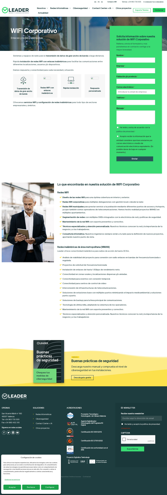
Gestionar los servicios (12, 479)
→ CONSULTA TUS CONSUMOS (153, 2)
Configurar (49, 487)
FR (99, 2)
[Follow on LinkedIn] (13, 433)
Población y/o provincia (126, 76)
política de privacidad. (125, 132)
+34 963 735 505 (134, 2)
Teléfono (120, 98)
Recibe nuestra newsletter (132, 413)
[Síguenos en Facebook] (4, 433)
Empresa (120, 66)
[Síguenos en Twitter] (8, 433)
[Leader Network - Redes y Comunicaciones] (15, 10)
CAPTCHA (125, 433)
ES (102, 2)
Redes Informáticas (59, 8)
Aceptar (12, 487)
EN (95, 2)
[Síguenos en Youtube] (17, 433)
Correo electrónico (125, 87)
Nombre (120, 55)
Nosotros (41, 8)
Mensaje (120, 108)
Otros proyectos (123, 8)
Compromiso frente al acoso (70, 476)
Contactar (87, 476)
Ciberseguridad (80, 8)
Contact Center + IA (101, 8)
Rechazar (31, 487)
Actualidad (43, 13)
